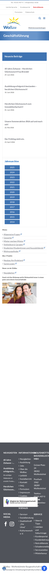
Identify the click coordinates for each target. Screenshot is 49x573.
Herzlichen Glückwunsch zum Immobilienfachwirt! (9, 488)
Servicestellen (39, 550)
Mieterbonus (39, 553)
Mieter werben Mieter (13, 241)
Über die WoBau (23, 470)
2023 (12, 177)
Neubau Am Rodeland (13, 260)
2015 (12, 217)
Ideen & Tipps (38, 522)
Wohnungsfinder (11, 251)
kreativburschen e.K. (35, 569)
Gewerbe (8, 238)
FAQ (22, 485)
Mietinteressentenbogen (37, 28)
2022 (12, 182)
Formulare (24, 489)
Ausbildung (24, 462)
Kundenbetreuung (39, 540)
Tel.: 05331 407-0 (17, 2)
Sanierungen (9, 263)
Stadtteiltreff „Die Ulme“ (24, 524)
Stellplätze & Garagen (13, 244)
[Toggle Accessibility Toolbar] (44, 568)
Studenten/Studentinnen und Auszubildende (23, 248)
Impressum (24, 492)
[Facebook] (5, 524)
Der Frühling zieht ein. (14, 139)
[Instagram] (12, 524)
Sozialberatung (24, 517)
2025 (12, 167)
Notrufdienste (39, 543)
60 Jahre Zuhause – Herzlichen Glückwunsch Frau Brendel (9, 461)
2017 (12, 207)
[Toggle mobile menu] (44, 18)
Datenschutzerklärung (24, 499)
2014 (12, 222)
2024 (12, 172)
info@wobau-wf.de (31, 2)
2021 (12, 187)
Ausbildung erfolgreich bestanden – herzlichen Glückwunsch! (9, 470)
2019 (12, 197)
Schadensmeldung (39, 546)
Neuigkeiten (9, 273)
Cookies (23, 496)
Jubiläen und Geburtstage (39, 530)
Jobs (22, 465)
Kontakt (23, 482)
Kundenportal (39, 536)
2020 (12, 192)
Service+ (24, 514)
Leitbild (23, 475)
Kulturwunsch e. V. (24, 532)
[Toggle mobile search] (40, 18)
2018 (12, 202)
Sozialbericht (24, 479)
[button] (4, 569)
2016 (12, 212)
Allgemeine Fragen (12, 234)
